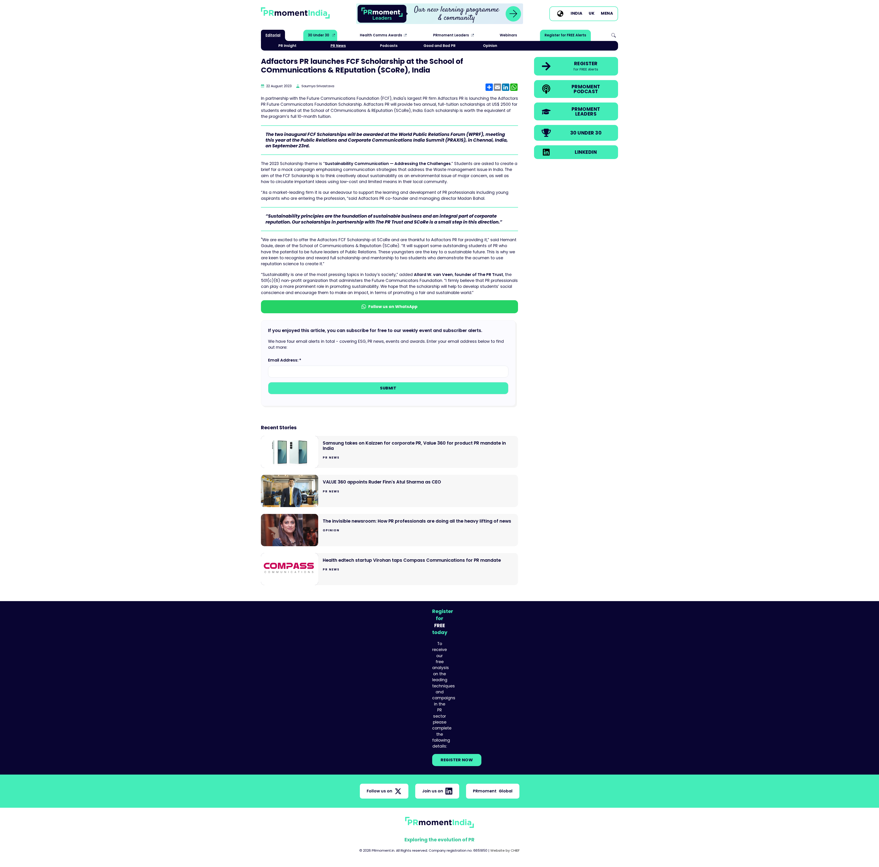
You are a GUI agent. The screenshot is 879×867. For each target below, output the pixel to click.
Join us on (432, 791)
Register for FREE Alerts (565, 35)
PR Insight (287, 45)
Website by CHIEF (505, 850)
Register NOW (457, 760)
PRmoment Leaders (451, 35)
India (577, 13)
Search (613, 35)
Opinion (490, 45)
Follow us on (379, 791)
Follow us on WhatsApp (393, 306)
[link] (439, 13)
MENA (607, 13)
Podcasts (389, 45)
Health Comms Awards (381, 35)
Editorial (273, 35)
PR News (338, 45)
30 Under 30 (318, 35)
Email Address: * (284, 360)
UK (591, 13)
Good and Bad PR (439, 45)
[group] (439, 13)
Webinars (508, 35)
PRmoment (493, 791)
